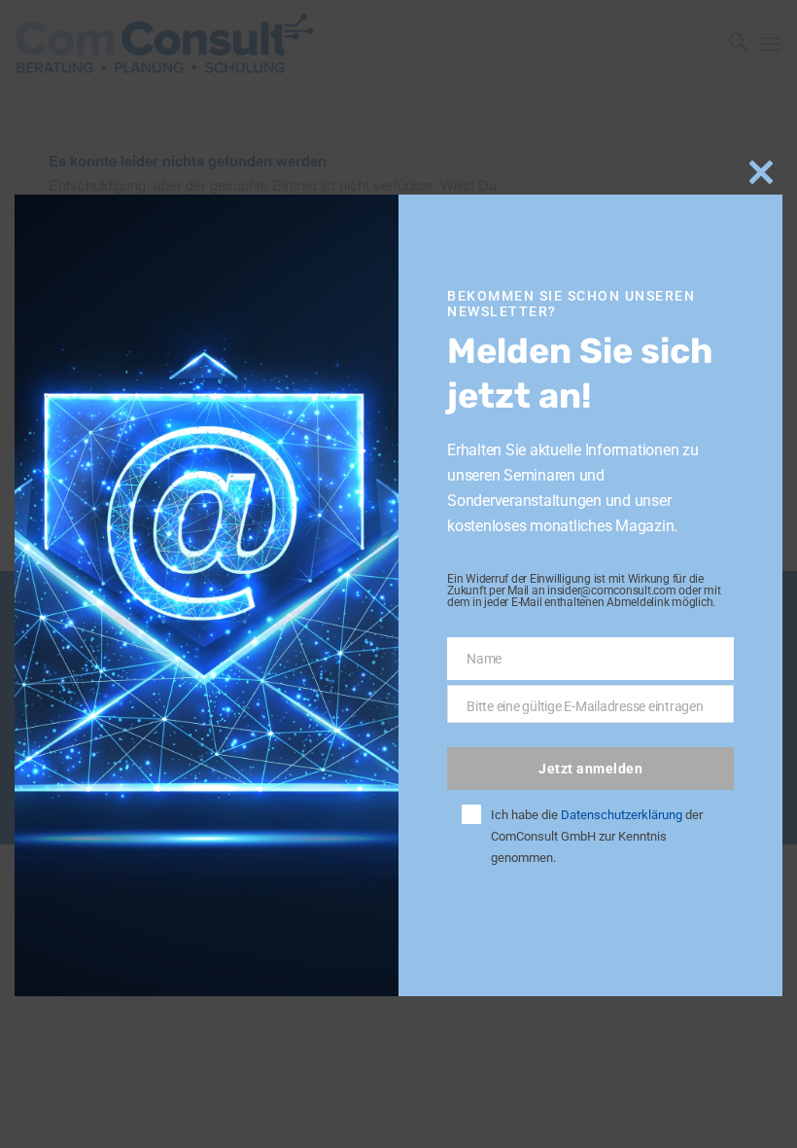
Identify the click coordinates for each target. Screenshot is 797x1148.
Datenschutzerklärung (621, 814)
